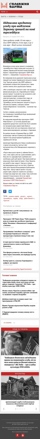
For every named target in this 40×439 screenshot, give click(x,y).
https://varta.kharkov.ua (15, 6)
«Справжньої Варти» (10, 186)
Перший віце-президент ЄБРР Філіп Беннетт (17, 179)
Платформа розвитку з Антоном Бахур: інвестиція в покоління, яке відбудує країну (19, 253)
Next (36, 409)
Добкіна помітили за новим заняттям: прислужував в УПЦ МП (17, 300)
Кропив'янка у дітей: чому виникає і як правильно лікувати (17, 212)
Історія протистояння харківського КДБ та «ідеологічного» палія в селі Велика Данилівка (19, 244)
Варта (3, 16)
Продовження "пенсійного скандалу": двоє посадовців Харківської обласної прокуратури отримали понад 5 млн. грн (19, 234)
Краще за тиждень (20, 329)
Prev (3, 409)
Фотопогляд (20, 374)
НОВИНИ (12, 16)
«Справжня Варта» (25, 75)
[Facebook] (17, 435)
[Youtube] (22, 435)
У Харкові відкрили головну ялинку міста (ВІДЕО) (18, 313)
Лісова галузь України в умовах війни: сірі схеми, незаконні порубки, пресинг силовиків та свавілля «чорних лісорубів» (19, 293)
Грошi (20, 16)
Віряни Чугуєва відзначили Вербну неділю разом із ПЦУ (18, 306)
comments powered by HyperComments (17, 269)
